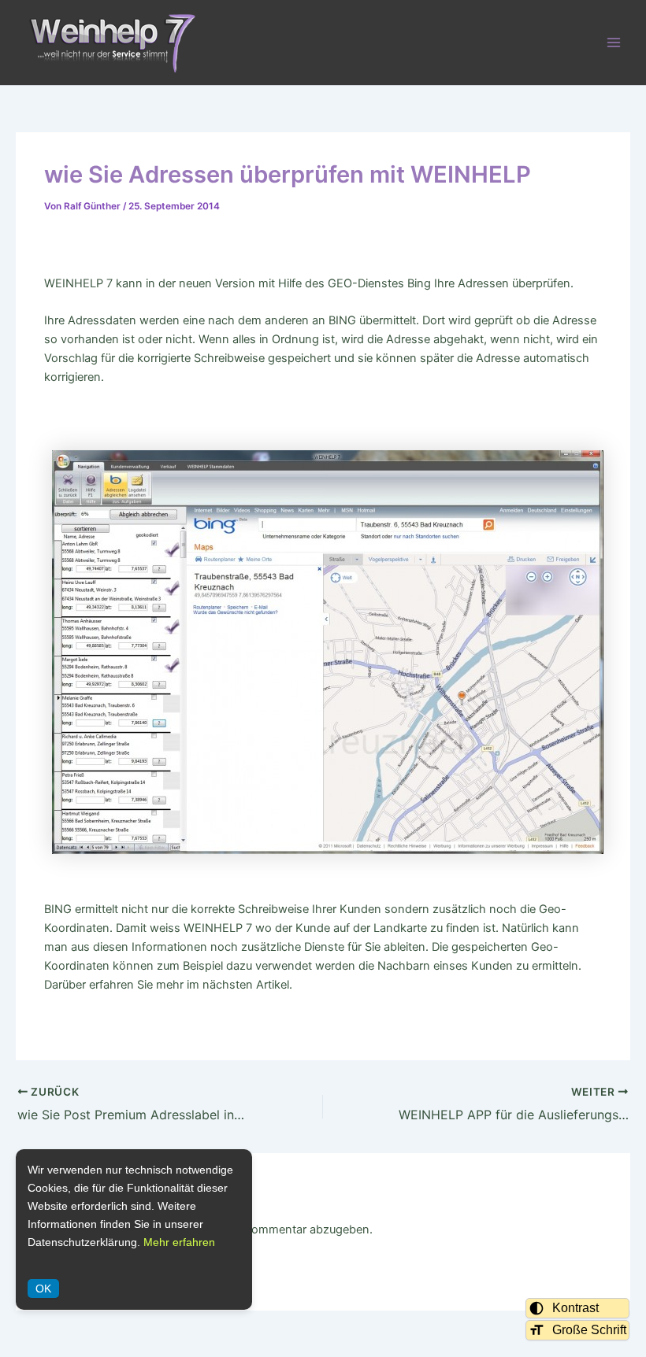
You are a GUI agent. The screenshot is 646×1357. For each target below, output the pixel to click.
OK (43, 1288)
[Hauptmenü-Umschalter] (613, 42)
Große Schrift (589, 1330)
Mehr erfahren (179, 1242)
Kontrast (575, 1307)
